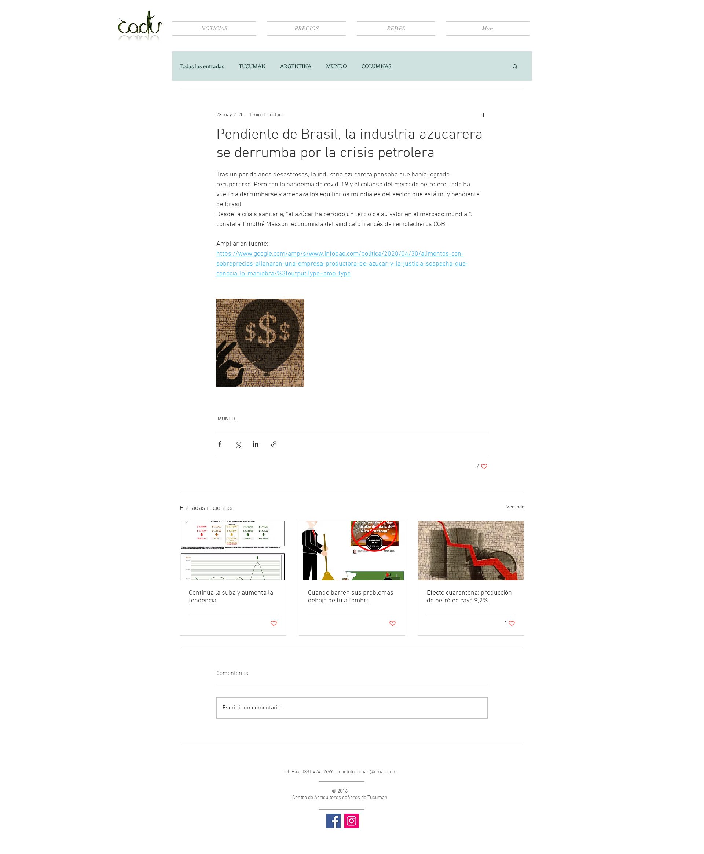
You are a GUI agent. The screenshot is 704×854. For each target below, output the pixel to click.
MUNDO (336, 66)
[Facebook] (333, 821)
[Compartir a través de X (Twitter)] (237, 444)
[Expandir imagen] (260, 343)
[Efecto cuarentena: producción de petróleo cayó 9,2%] (471, 550)
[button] (514, 66)
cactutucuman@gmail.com (368, 772)
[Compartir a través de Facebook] (219, 444)
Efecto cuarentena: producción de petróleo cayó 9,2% (469, 597)
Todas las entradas (202, 66)
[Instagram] (351, 821)
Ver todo (515, 507)
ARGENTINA (295, 66)
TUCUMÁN (252, 66)
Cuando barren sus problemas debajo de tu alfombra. (350, 597)
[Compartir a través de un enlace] (273, 444)
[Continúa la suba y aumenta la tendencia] (233, 550)
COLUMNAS (376, 66)
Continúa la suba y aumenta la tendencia (231, 597)
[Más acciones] (483, 114)
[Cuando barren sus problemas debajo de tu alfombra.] (352, 550)
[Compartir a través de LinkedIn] (255, 444)
